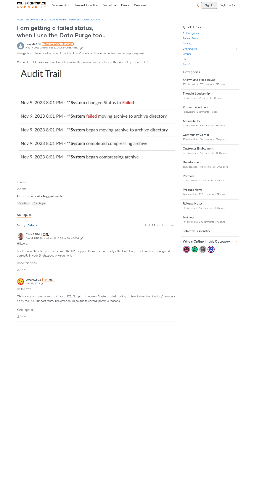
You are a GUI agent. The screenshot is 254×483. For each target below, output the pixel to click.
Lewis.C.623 (33, 44)
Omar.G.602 (33, 279)
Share (21, 189)
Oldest (32, 225)
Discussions (109, 5)
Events (125, 5)
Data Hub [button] (23, 203)
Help (185, 59)
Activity (187, 43)
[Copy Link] (81, 48)
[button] (197, 5)
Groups (187, 54)
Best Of (187, 64)
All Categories (191, 33)
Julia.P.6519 (72, 48)
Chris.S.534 (33, 234)
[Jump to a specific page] (172, 225)
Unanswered (210, 48)
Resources (140, 5)
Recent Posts (190, 38)
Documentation (61, 5)
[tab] (24, 215)
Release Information (86, 5)
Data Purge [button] (39, 203)
